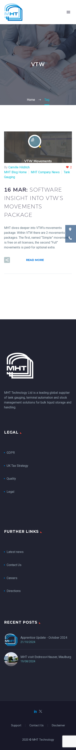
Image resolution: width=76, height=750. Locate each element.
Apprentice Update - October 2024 (43, 637)
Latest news (15, 552)
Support (16, 725)
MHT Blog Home (15, 172)
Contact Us (14, 565)
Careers (12, 578)
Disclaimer (58, 725)
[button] (7, 260)
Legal (10, 492)
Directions (14, 591)
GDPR (11, 452)
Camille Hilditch (19, 167)
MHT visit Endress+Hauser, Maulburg (45, 657)
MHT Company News (45, 172)
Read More (35, 260)
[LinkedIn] (35, 711)
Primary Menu (68, 12)
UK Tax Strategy (18, 466)
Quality (11, 478)
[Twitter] (40, 711)
